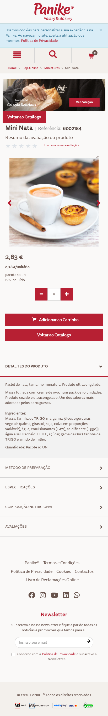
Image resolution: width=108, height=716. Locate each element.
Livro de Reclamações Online (52, 580)
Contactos (84, 571)
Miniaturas (52, 68)
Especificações (20, 487)
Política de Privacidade (39, 40)
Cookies (63, 571)
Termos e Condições (61, 563)
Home (12, 68)
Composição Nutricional (29, 506)
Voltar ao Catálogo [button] (24, 117)
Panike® (32, 563)
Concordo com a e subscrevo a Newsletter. (57, 656)
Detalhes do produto (26, 366)
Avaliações (16, 526)
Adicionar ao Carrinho (59, 320)
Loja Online (30, 68)
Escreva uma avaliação (61, 145)
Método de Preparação (27, 467)
